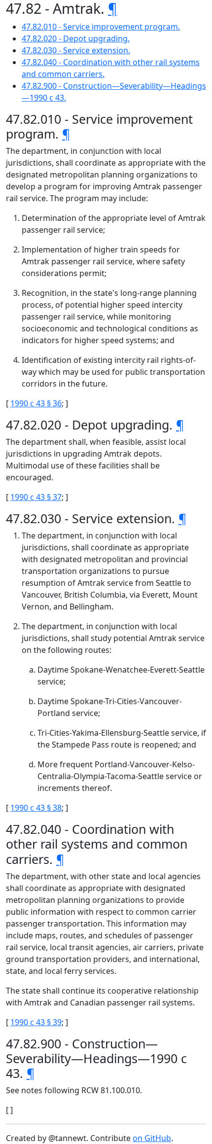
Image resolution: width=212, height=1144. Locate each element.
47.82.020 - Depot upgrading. (76, 38)
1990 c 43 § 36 (36, 403)
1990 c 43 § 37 (36, 497)
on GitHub (152, 1138)
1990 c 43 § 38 (36, 807)
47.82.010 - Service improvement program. (101, 26)
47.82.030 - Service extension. (76, 50)
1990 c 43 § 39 (36, 1022)
